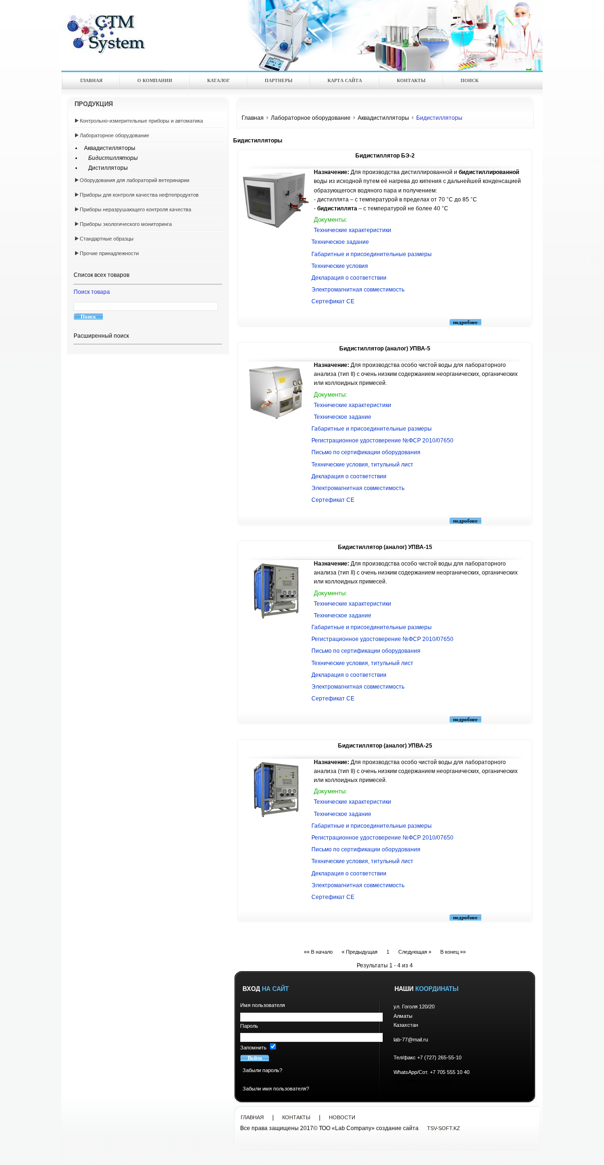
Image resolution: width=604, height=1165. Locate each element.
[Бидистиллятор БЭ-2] (276, 228)
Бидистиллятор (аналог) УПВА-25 (385, 745)
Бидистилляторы (109, 158)
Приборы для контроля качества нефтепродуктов (139, 195)
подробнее (465, 322)
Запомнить (253, 1047)
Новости (342, 1117)
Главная (253, 118)
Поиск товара (92, 292)
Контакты (296, 1117)
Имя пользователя (262, 1005)
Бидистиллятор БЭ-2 (385, 155)
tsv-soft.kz (443, 1128)
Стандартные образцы (107, 238)
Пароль (249, 1026)
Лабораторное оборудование (114, 135)
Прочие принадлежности (109, 253)
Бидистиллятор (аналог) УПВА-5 (384, 348)
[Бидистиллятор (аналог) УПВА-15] (276, 618)
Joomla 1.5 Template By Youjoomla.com (132, 26)
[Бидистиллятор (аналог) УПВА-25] (276, 816)
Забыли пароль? (262, 1070)
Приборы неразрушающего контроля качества (135, 209)
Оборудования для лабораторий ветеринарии (134, 180)
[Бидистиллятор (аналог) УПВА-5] (276, 419)
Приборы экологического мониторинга (126, 224)
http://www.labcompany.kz (423, 1081)
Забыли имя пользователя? (276, 1088)
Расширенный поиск (101, 336)
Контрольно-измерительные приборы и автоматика (141, 121)
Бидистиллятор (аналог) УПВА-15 (385, 547)
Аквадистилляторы (107, 148)
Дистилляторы (104, 168)
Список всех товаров (101, 275)
